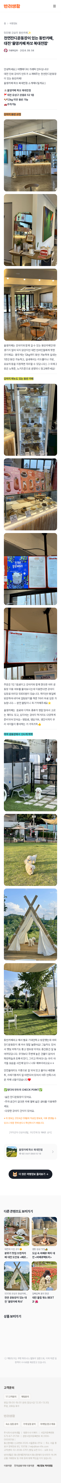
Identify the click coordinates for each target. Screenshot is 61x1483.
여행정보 (13, 23)
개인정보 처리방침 (45, 1465)
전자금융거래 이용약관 (24, 1465)
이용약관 (8, 1465)
